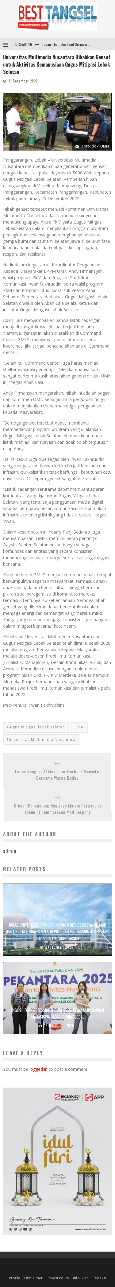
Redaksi (99, 1278)
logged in (38, 1069)
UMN (79, 727)
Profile (14, 1278)
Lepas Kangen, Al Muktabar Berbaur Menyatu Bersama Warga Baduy (57, 774)
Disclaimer (33, 1278)
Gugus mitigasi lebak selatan (36, 727)
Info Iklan (81, 1278)
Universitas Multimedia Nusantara (41, 739)
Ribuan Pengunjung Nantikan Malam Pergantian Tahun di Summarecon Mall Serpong (58, 808)
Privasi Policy (58, 1278)
